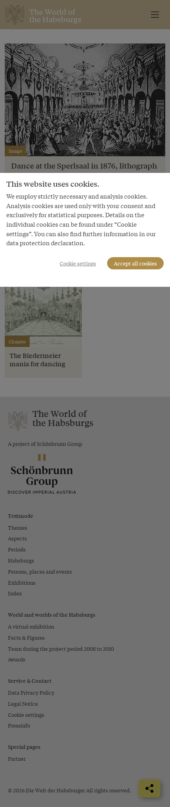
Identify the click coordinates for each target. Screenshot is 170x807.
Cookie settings (78, 263)
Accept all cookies (135, 263)
